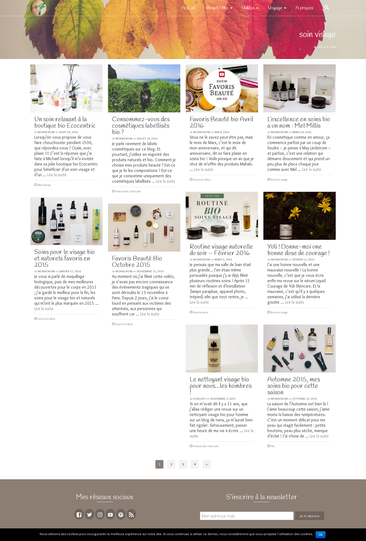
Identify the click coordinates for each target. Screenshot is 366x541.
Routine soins (200, 312)
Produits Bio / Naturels (128, 191)
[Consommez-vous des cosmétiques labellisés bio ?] (144, 88)
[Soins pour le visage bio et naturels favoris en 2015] (66, 221)
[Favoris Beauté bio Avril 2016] (222, 88)
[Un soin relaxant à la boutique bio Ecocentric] (66, 88)
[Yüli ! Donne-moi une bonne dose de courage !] (299, 216)
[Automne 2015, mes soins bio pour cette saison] (299, 349)
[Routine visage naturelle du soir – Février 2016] (222, 216)
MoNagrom (46, 132)
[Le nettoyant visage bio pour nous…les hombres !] (222, 349)
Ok (321, 535)
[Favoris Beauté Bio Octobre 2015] (144, 228)
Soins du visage (279, 179)
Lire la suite (56, 174)
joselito (199, 398)
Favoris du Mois (202, 179)
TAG (273, 446)
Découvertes (44, 185)
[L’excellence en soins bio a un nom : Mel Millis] (299, 88)
